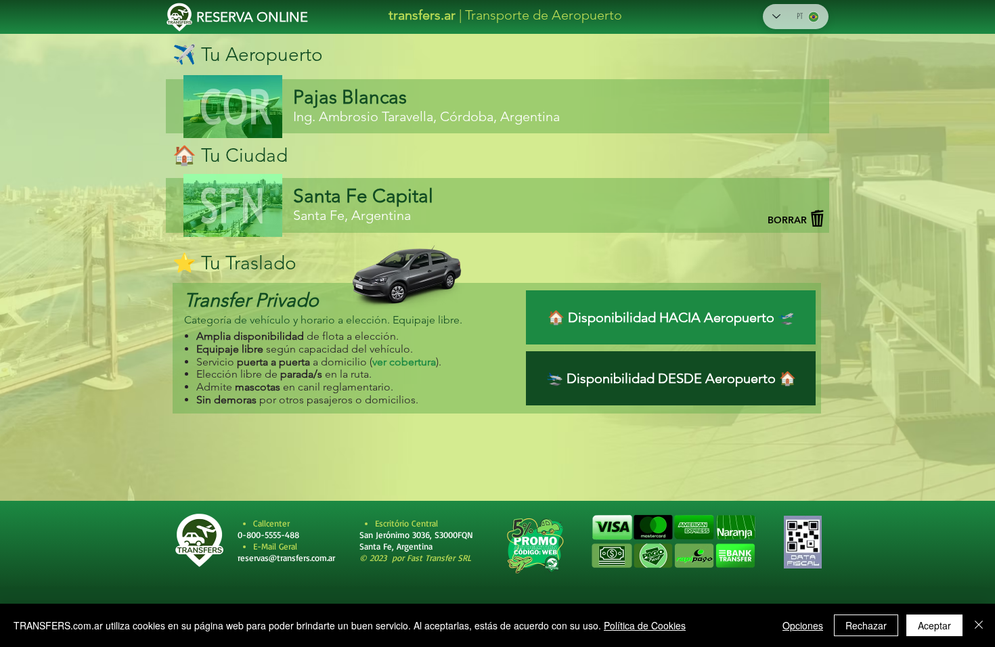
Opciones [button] (802, 625)
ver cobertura (404, 361)
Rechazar (866, 625)
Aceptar (934, 625)
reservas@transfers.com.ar (286, 557)
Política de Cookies (645, 625)
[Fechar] (979, 625)
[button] (673, 542)
